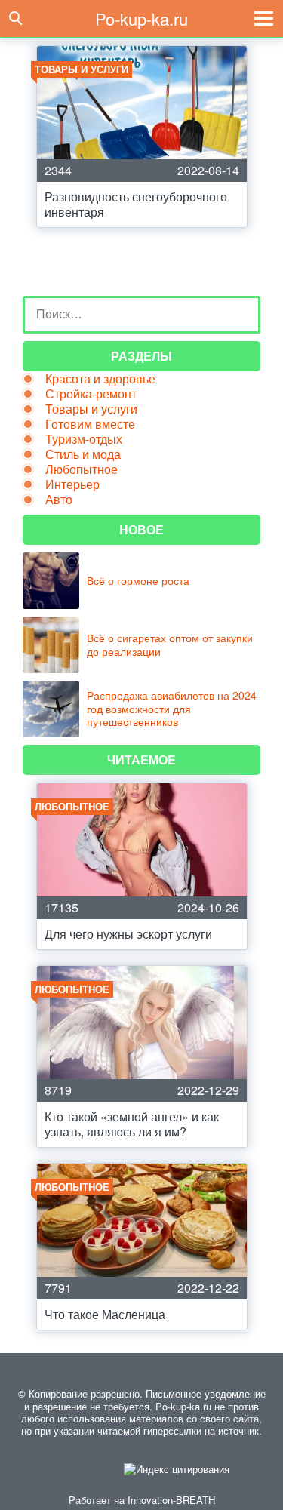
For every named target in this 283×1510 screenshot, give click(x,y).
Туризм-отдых (83, 438)
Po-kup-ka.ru (141, 18)
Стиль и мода (83, 454)
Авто (58, 499)
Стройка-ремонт (91, 393)
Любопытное (81, 469)
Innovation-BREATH (171, 1500)
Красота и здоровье (100, 378)
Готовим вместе (90, 423)
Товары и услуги (91, 408)
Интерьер (72, 484)
